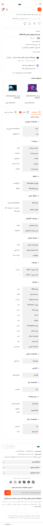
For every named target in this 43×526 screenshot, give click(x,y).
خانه (39, 19)
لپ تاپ (34, 19)
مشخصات (34, 112)
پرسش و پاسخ (9, 112)
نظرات (23, 112)
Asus (30, 19)
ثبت (7, 492)
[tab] (36, 112)
